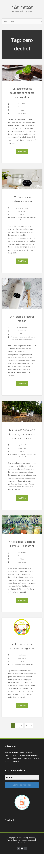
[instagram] (25, 848)
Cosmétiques (12, 454)
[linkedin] (22, 848)
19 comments (22, 211)
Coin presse (22, 562)
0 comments (22, 556)
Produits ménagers (20, 217)
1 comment (22, 448)
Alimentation (22, 113)
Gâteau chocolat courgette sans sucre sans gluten (22, 92)
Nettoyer (11, 217)
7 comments (22, 107)
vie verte (22, 7)
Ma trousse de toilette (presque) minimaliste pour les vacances (22, 434)
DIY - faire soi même (16, 337)
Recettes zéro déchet (26, 339)
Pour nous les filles (23, 454)
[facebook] (18, 848)
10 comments (22, 331)
